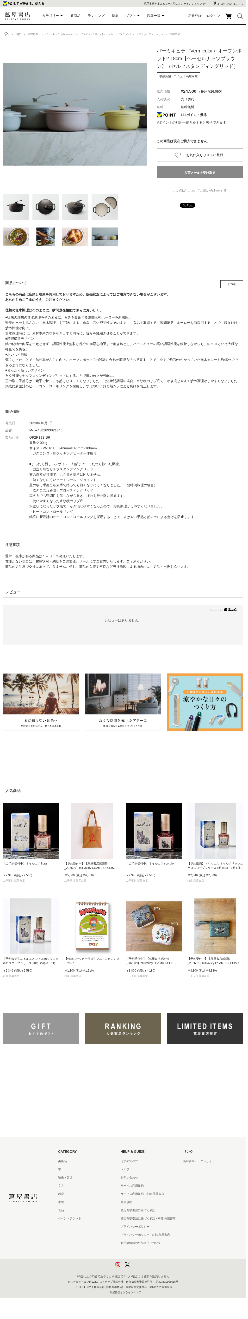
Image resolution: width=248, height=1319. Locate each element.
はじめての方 (129, 1161)
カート (229, 19)
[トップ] (6, 34)
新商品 (75, 16)
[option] (75, 114)
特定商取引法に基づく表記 (138, 1210)
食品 (61, 1210)
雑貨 (61, 1194)
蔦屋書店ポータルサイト (199, 1161)
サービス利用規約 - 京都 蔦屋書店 (142, 1194)
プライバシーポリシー (135, 1226)
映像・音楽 (65, 1177)
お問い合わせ (129, 1177)
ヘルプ (125, 1169)
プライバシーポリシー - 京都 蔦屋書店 (145, 1234)
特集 (115, 16)
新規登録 (195, 16)
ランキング (96, 16)
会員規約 (126, 1202)
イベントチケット (69, 1218)
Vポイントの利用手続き (174, 122)
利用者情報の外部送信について (141, 1243)
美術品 (62, 1161)
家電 (61, 1202)
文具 (61, 1185)
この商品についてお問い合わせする (200, 190)
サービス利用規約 (132, 1185)
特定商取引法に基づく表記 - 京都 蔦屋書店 (148, 1218)
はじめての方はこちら (230, 3)
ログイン (213, 16)
